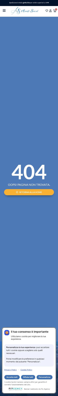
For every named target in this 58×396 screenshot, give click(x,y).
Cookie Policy (26, 370)
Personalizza (44, 377)
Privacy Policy (10, 370)
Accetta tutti (12, 377)
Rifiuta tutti (28, 377)
